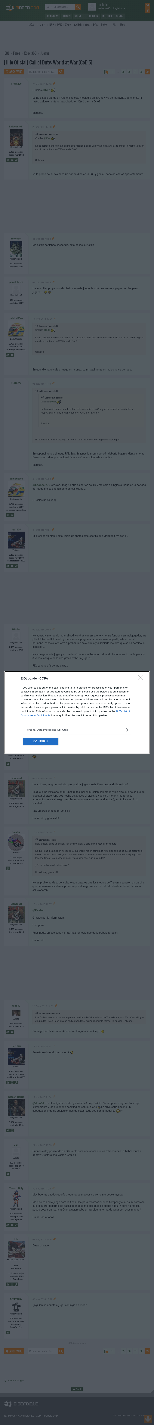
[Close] (142, 678)
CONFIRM (40, 741)
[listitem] (77, 730)
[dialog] (77, 712)
